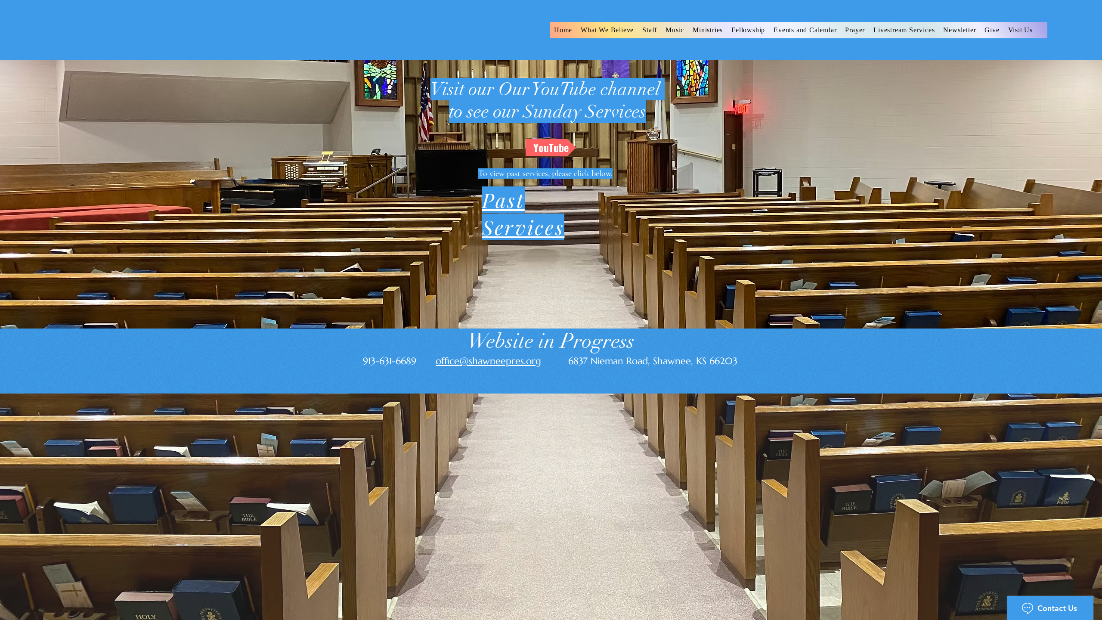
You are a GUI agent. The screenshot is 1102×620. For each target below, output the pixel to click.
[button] (649, 30)
